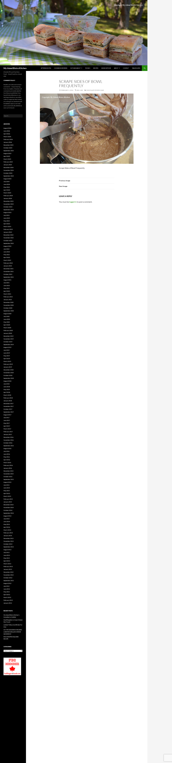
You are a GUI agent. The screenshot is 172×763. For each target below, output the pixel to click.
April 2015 (7, 493)
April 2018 (7, 392)
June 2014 (7, 521)
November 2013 (9, 541)
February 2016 (8, 465)
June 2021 (7, 285)
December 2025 (8, 145)
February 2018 (8, 398)
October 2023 (8, 207)
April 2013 (7, 561)
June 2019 (7, 353)
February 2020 (8, 330)
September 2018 (9, 378)
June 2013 (7, 555)
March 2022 (7, 260)
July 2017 (6, 417)
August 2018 (7, 381)
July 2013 (6, 552)
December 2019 (8, 336)
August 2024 (7, 179)
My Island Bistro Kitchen (15, 68)
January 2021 (8, 299)
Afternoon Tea (46, 68)
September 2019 (9, 344)
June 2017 (7, 420)
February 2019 (8, 364)
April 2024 (7, 190)
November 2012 (9, 575)
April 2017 (7, 426)
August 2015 (7, 482)
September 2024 (9, 176)
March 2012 (7, 597)
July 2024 (6, 181)
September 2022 (9, 243)
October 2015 (8, 476)
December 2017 (8, 403)
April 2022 (7, 257)
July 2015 (6, 485)
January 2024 (8, 198)
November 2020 (9, 305)
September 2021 (9, 277)
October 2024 (8, 173)
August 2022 (7, 246)
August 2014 (7, 516)
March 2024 (7, 193)
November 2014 (9, 507)
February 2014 (8, 533)
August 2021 (7, 280)
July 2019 (6, 350)
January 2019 (8, 367)
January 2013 (8, 569)
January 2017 (8, 434)
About (116, 68)
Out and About (75, 68)
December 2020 (8, 302)
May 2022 (7, 254)
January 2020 (8, 333)
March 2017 (7, 429)
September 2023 (9, 210)
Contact (126, 68)
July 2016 (6, 451)
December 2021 (8, 269)
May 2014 (7, 524)
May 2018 (7, 389)
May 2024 (7, 187)
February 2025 (8, 162)
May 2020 (7, 322)
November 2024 (9, 170)
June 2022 (7, 252)
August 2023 (7, 212)
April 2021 (7, 291)
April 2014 (7, 527)
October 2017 (8, 409)
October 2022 (8, 240)
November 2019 (9, 339)
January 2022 (8, 266)
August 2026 (7, 128)
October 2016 (8, 443)
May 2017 (7, 423)
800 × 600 (80, 90)
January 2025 (8, 165)
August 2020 (7, 313)
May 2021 (7, 288)
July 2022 (6, 249)
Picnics (87, 68)
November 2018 (9, 372)
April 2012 (7, 594)
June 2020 (7, 319)
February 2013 (8, 566)
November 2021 (9, 271)
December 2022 (8, 235)
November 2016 (9, 440)
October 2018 (8, 375)
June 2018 (7, 387)
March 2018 (7, 395)
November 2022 (9, 238)
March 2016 (7, 462)
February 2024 (8, 195)
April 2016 (7, 460)
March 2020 (7, 328)
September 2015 (9, 479)
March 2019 (7, 361)
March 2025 (7, 159)
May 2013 (7, 558)
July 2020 (6, 316)
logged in (73, 202)
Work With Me (106, 68)
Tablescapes (136, 68)
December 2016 (8, 437)
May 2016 (7, 457)
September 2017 (9, 412)
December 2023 (8, 201)
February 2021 (8, 297)
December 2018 (8, 370)
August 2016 (7, 448)
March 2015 (7, 496)
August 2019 (7, 347)
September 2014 (9, 513)
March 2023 (7, 226)
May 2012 (7, 592)
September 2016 (9, 446)
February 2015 (8, 499)
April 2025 (7, 156)
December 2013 (8, 538)
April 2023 (7, 224)
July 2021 (6, 283)
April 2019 (7, 358)
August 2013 (7, 550)
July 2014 (6, 519)
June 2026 (7, 131)
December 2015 (8, 471)
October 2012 (8, 578)
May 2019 (7, 356)
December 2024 (8, 167)
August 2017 (7, 415)
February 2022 (8, 263)
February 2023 (8, 229)
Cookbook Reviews (60, 68)
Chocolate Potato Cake (95, 90)
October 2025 (8, 148)
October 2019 (8, 342)
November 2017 (9, 406)
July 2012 (6, 586)
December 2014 (8, 505)
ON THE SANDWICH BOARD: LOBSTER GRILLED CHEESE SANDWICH (13, 632)
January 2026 (8, 142)
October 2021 (8, 274)
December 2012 (8, 572)
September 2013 (9, 547)
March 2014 (7, 530)
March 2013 (7, 564)
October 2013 (8, 544)
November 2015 (9, 474)
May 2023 (7, 221)
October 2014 (8, 510)
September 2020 (9, 311)
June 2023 (7, 218)
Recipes (95, 68)
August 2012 (7, 583)
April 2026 (7, 134)
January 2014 (8, 535)
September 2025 (9, 150)
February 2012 (8, 600)
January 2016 (8, 468)
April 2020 (7, 325)
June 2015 (7, 488)
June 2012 (7, 589)
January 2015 (8, 502)
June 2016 (7, 454)
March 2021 (7, 294)
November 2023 (9, 204)
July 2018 (6, 384)
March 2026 (7, 136)
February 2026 (8, 139)
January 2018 (8, 401)
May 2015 (7, 490)
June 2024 (7, 184)
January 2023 (8, 232)
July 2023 (6, 215)
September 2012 (9, 580)
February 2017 (8, 431)
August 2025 (7, 153)
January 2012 (8, 603)
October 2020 (8, 308)
